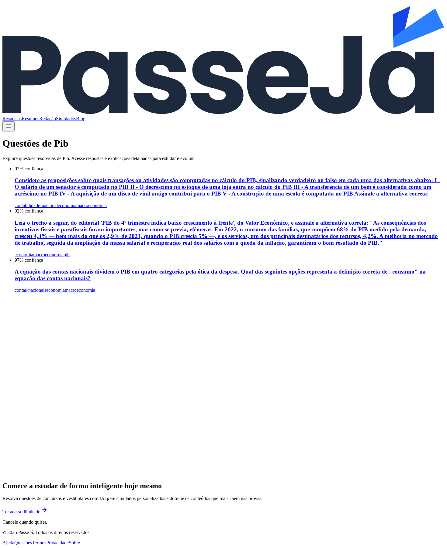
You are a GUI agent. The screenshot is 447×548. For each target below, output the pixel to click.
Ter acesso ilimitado (21, 511)
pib (67, 254)
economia (67, 205)
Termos (39, 542)
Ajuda (8, 542)
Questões (23, 542)
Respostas (12, 118)
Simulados (66, 118)
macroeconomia (91, 205)
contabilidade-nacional (36, 205)
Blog (80, 118)
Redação (47, 118)
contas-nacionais (30, 290)
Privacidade (57, 542)
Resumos (30, 118)
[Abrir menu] (8, 126)
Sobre (74, 542)
